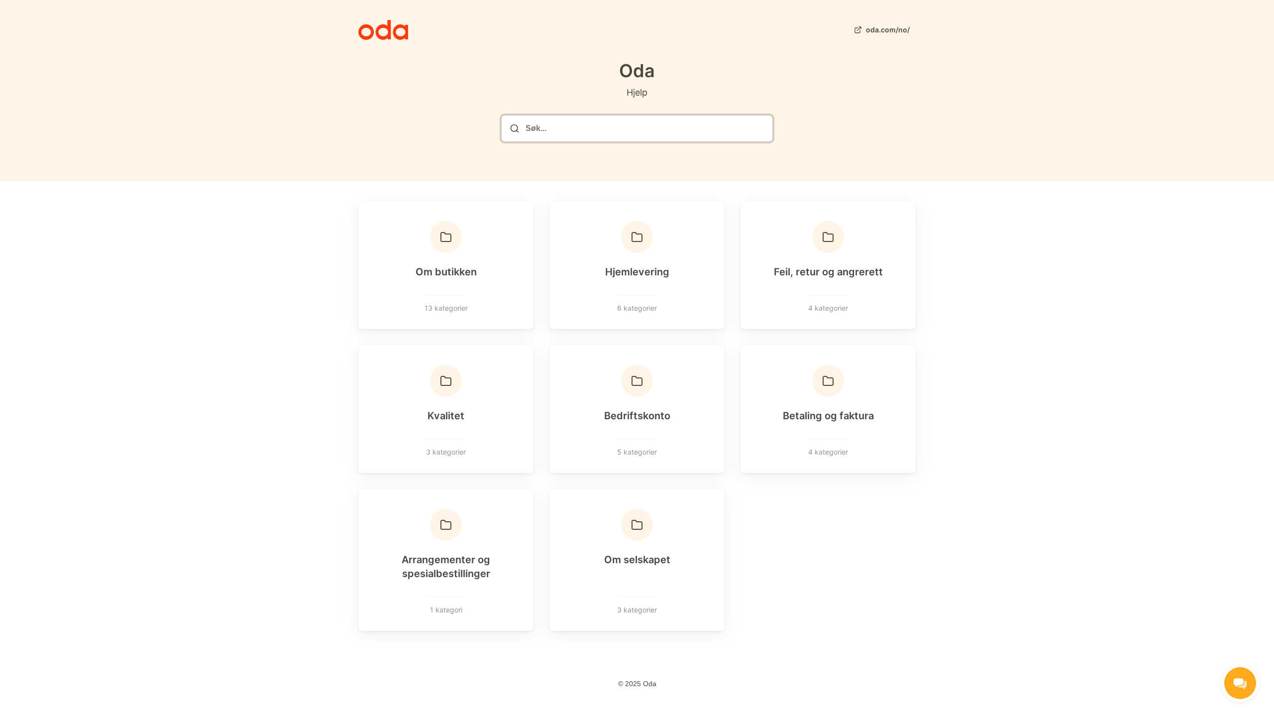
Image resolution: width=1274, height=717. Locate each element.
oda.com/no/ (888, 29)
